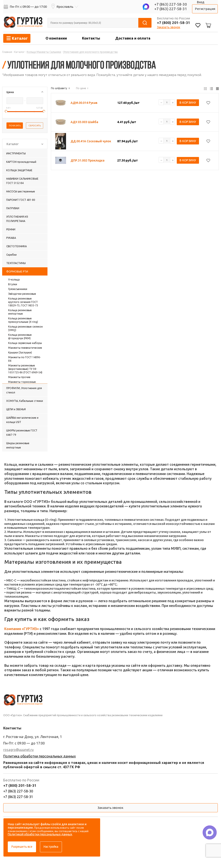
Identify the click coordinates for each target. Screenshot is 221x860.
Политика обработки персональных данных (39, 756)
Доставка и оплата (132, 38)
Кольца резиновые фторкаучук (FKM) (20, 336)
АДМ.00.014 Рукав (84, 103)
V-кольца (14, 279)
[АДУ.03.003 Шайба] (60, 122)
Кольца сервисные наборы (25, 343)
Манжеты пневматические (25, 347)
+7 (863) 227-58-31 (170, 9)
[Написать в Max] (210, 832)
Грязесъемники (17, 289)
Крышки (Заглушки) (20, 352)
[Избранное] (197, 26)
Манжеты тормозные (22, 381)
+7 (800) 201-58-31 (173, 23)
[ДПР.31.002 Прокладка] (60, 160)
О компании (56, 38)
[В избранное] (208, 103)
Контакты (91, 38)
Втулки (12, 284)
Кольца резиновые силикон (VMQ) (25, 328)
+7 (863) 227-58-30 (170, 4)
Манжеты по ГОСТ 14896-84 (24, 359)
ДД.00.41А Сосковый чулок (91, 141)
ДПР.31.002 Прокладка (87, 160)
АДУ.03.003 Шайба (84, 122)
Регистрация (205, 9)
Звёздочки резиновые (22, 293)
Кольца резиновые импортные (20, 312)
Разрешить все (21, 846)
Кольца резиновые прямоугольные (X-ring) (23, 320)
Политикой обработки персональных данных (40, 834)
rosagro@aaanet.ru (18, 750)
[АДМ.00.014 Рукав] (60, 102)
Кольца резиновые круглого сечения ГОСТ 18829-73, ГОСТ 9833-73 (23, 302)
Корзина (207, 22)
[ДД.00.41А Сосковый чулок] (60, 141)
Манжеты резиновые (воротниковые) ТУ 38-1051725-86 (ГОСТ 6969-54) (25, 369)
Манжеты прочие (19, 377)
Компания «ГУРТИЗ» (21, 629)
